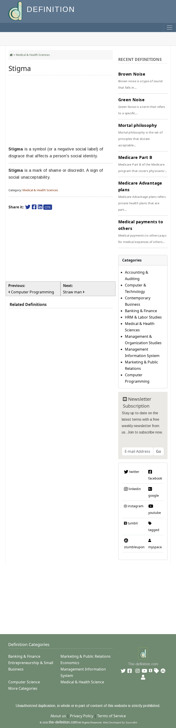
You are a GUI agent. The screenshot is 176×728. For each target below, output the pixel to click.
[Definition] (15, 11)
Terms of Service (111, 715)
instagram (135, 506)
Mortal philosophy (140, 135)
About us (58, 715)
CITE (48, 207)
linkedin (134, 489)
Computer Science (24, 681)
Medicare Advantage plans (142, 196)
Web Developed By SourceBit (120, 722)
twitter (133, 471)
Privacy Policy (81, 715)
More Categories (22, 688)
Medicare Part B (142, 164)
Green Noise (141, 106)
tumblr (132, 523)
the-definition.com (63, 722)
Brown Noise (140, 80)
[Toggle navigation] (169, 27)
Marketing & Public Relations (85, 656)
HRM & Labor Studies (143, 317)
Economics (69, 662)
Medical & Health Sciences (33, 55)
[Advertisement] (60, 111)
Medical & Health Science (82, 681)
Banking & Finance (141, 310)
